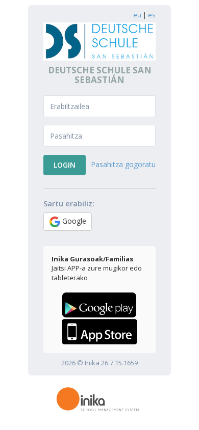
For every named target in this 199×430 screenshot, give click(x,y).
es (152, 14)
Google (73, 221)
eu (137, 14)
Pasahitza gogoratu (123, 164)
